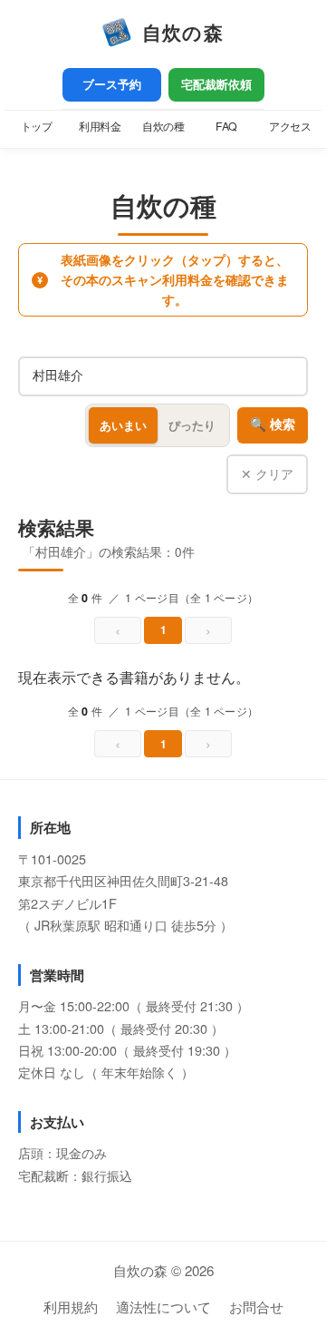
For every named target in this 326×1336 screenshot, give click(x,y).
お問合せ (256, 1306)
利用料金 (99, 126)
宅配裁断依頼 (216, 84)
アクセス (290, 126)
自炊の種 (163, 126)
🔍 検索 (272, 424)
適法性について (163, 1306)
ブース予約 (112, 84)
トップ (37, 126)
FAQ (226, 126)
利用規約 (70, 1306)
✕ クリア (267, 473)
